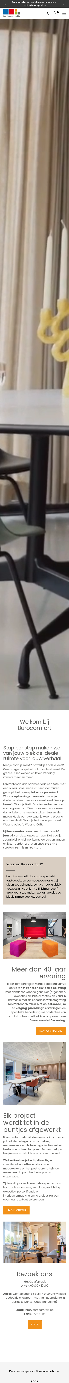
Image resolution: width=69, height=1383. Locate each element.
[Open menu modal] (64, 13)
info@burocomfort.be (39, 1310)
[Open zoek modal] (48, 13)
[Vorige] (5, 4)
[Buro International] (12, 13)
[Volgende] (64, 4)
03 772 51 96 (37, 1314)
